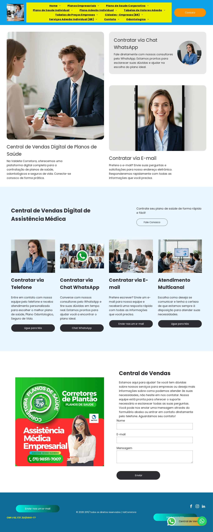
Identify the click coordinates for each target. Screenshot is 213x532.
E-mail (121, 434)
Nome (121, 420)
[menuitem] (55, 5)
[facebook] (191, 507)
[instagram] (197, 507)
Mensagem (124, 448)
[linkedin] (203, 507)
